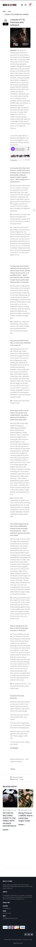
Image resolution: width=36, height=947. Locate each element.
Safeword (13, 50)
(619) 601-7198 (7, 913)
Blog (9, 11)
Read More (5, 830)
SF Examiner (14, 748)
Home (4, 11)
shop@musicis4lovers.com (10, 918)
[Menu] (22, 5)
